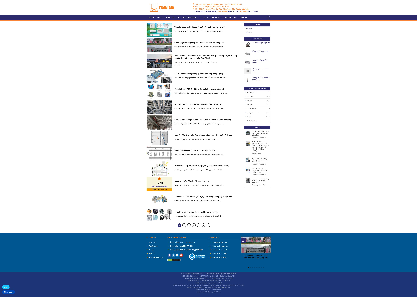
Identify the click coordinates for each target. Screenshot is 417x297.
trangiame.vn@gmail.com (205, 11)
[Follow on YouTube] (181, 255)
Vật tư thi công (252, 121)
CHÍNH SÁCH (214, 238)
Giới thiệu (152, 242)
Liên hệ (244, 17)
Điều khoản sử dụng (219, 257)
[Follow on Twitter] (173, 255)
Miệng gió (170, 17)
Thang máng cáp (194, 17)
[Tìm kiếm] (268, 17)
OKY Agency (209, 292)
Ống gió (151, 17)
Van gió (160, 17)
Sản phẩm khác (252, 108)
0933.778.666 (253, 11)
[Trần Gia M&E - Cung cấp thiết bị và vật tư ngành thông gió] (168, 7)
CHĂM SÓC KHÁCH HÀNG (176, 238)
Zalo (5, 287)
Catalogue (227, 17)
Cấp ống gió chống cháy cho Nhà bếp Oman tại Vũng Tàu (260, 133)
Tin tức (248, 32)
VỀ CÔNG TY (151, 238)
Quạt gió (180, 17)
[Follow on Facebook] (169, 255)
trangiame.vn (206, 289)
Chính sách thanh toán (220, 246)
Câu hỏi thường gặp (156, 257)
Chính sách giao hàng (220, 242)
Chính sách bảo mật (219, 254)
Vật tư (206, 17)
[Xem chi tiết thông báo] (197, 256)
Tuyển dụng (153, 246)
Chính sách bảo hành (219, 250)
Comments (256, 153)
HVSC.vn (217, 292)
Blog (236, 17)
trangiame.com (216, 289)
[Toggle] (269, 96)
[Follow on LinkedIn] (177, 255)
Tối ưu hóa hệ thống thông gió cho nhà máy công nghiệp (260, 160)
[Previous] (243, 251)
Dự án (248, 28)
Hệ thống (216, 17)
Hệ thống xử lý (252, 92)
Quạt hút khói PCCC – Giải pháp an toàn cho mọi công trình (259, 170)
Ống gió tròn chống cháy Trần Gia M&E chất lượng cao (260, 180)
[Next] (269, 251)
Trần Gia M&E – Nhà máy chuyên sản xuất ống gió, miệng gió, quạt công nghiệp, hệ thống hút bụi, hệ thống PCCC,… (260, 146)
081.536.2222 (233, 11)
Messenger (8, 292)
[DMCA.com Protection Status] (174, 260)
